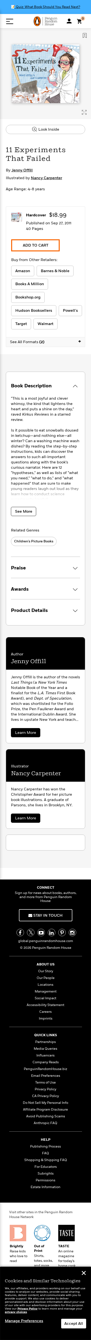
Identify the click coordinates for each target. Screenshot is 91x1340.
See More (23, 511)
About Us (46, 964)
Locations (45, 984)
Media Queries (45, 1048)
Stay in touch (47, 915)
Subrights (46, 1173)
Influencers (45, 1055)
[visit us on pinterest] (62, 932)
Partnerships (45, 1042)
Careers (45, 1011)
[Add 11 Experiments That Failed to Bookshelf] (84, 35)
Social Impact (45, 998)
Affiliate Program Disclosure (45, 1109)
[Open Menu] (9, 21)
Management (46, 991)
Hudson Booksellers (33, 310)
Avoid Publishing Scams (45, 1116)
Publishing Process (45, 1146)
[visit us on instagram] (72, 932)
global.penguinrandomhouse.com (45, 941)
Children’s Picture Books (33, 541)
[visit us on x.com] (30, 932)
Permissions (45, 1180)
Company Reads (46, 1062)
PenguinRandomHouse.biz (45, 1069)
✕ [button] (84, 1273)
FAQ (45, 1153)
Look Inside (48, 129)
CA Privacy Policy (45, 1096)
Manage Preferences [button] (24, 1321)
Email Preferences (45, 1075)
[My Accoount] (69, 21)
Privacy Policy (45, 1089)
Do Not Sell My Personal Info (45, 1102)
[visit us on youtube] (41, 932)
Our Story (45, 971)
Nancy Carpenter (46, 178)
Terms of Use (45, 1082)
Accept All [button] (73, 1323)
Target (21, 323)
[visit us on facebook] (20, 932)
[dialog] (45, 1303)
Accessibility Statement (45, 1005)
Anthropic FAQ (45, 1123)
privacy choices (16, 1312)
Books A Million (29, 284)
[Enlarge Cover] (84, 112)
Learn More (27, 733)
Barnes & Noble (55, 271)
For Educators (45, 1166)
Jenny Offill (22, 170)
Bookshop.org (28, 297)
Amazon (22, 271)
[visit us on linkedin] (51, 932)
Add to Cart (35, 245)
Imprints (45, 1018)
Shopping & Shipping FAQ (45, 1160)
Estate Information (45, 1187)
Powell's (70, 310)
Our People (46, 978)
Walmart (45, 323)
